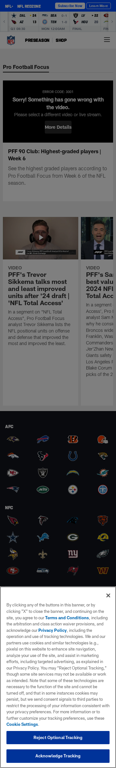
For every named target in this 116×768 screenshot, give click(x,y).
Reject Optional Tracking (58, 737)
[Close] (108, 595)
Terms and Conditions (67, 617)
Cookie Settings (22, 724)
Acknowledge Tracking (58, 755)
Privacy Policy (52, 630)
